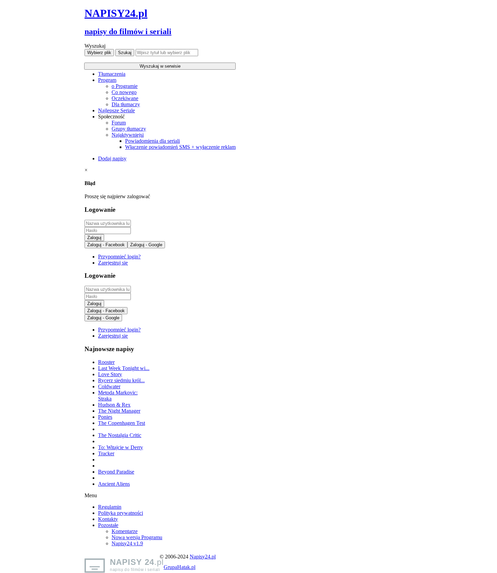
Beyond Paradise (116, 472)
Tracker (106, 453)
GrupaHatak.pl (179, 567)
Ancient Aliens (114, 484)
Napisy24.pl (203, 556)
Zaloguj (94, 237)
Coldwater (109, 386)
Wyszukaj (95, 46)
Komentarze (125, 531)
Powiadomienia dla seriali (152, 141)
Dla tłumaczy (126, 104)
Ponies (105, 417)
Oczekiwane (125, 98)
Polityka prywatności (120, 513)
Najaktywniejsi (128, 135)
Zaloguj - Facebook (106, 244)
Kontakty (108, 519)
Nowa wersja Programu (137, 537)
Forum (119, 122)
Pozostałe (108, 525)
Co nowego (124, 92)
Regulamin (109, 507)
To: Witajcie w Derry (120, 447)
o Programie (125, 86)
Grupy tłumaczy (129, 129)
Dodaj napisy (112, 158)
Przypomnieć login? (119, 256)
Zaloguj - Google (146, 244)
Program (107, 80)
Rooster (106, 362)
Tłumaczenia (111, 74)
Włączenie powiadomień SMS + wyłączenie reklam (180, 147)
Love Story (110, 374)
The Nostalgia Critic (119, 435)
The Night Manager (119, 411)
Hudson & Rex (114, 405)
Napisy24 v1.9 (127, 543)
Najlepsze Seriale (116, 110)
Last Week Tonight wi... (123, 368)
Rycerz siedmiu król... (121, 380)
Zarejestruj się (113, 263)
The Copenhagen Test (121, 423)
